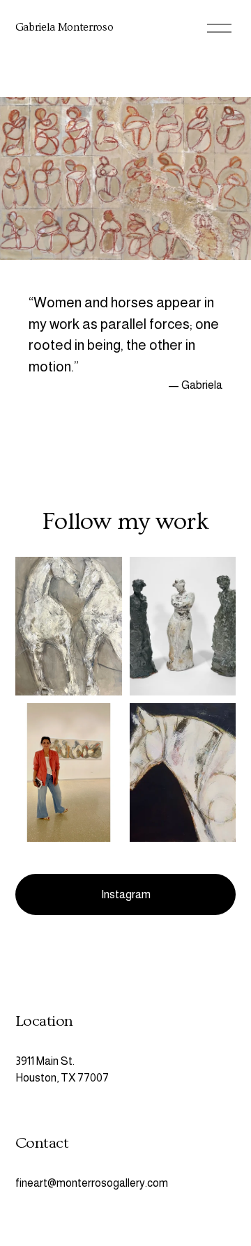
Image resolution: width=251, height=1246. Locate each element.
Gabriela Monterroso (64, 27)
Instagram (126, 894)
